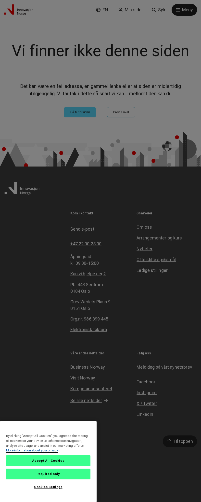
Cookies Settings (48, 487)
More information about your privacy (32, 450)
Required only (48, 474)
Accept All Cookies (48, 460)
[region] (48, 461)
